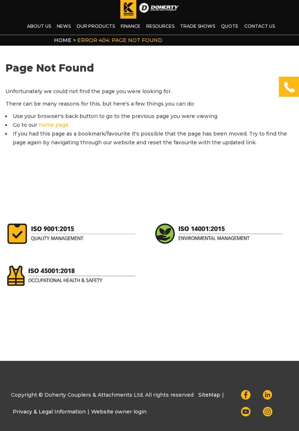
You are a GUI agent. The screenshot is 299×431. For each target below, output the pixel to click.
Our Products (96, 26)
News (64, 26)
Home (62, 40)
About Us (39, 26)
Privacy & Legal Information (49, 411)
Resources (160, 26)
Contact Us (259, 26)
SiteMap (209, 395)
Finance (130, 26)
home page (54, 125)
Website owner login (119, 411)
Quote (229, 26)
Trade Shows (197, 26)
